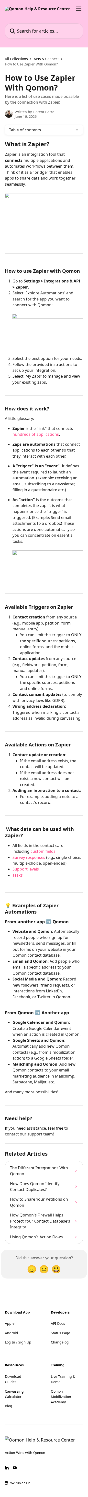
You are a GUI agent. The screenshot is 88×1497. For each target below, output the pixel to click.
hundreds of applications (35, 434)
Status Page (60, 1333)
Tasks (17, 875)
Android (11, 1333)
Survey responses (28, 857)
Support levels (25, 869)
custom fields (43, 851)
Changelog (60, 1342)
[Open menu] (78, 9)
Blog (8, 1406)
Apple (9, 1323)
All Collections (16, 58)
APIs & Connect (46, 58)
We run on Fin (20, 1483)
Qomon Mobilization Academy (61, 1397)
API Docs (58, 1323)
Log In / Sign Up (18, 1342)
